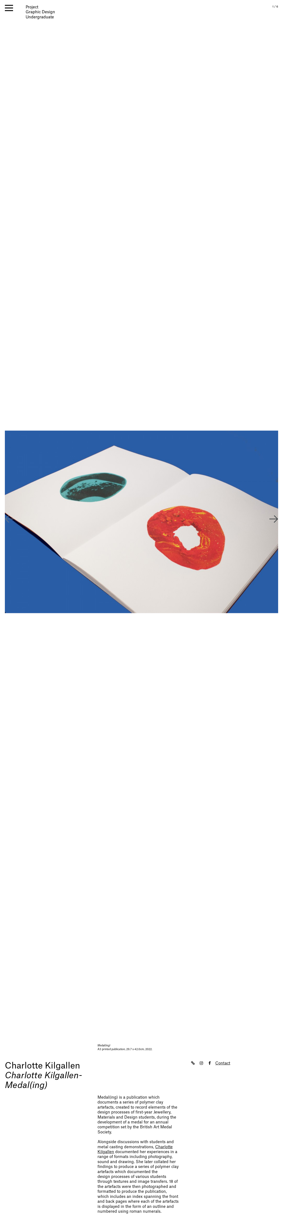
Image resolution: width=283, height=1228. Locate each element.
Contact (222, 1063)
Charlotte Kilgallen (42, 1066)
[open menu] (9, 8)
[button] (273, 519)
